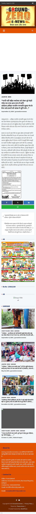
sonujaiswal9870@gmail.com (15, 491)
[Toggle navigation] (3, 30)
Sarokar (16, 331)
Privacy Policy (29, 503)
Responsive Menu (33, 3)
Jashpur (4, 97)
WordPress (24, 509)
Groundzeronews (18, 503)
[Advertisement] (18, 52)
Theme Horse (20, 506)
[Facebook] (16, 500)
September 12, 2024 (7, 111)
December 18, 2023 (7, 404)
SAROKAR (6, 306)
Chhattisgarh (5, 331)
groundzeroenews (21, 111)
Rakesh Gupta (17, 437)
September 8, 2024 (7, 337)
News (9, 97)
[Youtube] (19, 500)
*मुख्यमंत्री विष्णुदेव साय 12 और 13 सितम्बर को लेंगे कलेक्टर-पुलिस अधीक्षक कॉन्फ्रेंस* (16, 216)
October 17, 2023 (6, 437)
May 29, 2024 (5, 371)
